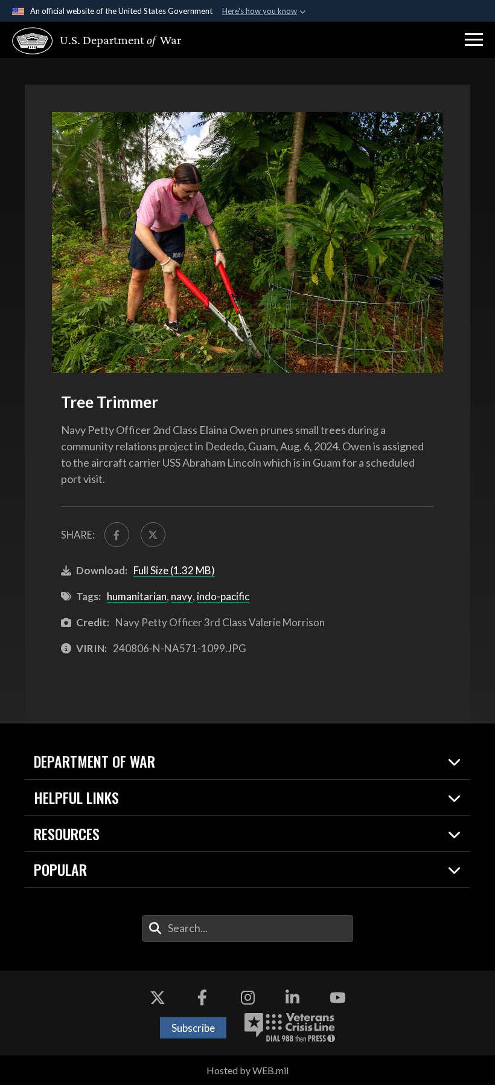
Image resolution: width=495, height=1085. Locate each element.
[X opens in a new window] (157, 998)
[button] (474, 40)
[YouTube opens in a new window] (337, 998)
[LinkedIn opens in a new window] (293, 998)
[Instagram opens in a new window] (247, 998)
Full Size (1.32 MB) (174, 570)
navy (182, 596)
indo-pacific (223, 596)
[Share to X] (153, 534)
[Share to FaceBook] (116, 534)
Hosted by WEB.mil (247, 1070)
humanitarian (137, 596)
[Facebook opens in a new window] (202, 998)
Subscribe (193, 1028)
